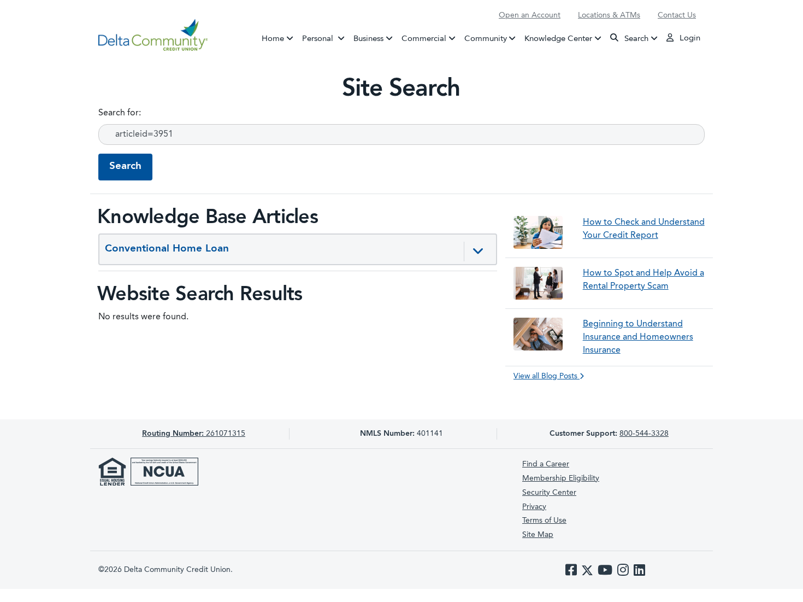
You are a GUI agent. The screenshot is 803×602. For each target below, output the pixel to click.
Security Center (549, 492)
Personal (325, 38)
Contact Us (677, 15)
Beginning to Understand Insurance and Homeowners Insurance (638, 337)
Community (485, 38)
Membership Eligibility (560, 478)
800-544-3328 (644, 433)
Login (688, 38)
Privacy (534, 507)
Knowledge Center (558, 38)
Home (273, 38)
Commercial (424, 38)
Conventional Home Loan (167, 249)
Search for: (119, 113)
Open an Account (529, 15)
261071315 (193, 433)
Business (368, 38)
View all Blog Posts (546, 376)
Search (635, 38)
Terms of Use (544, 520)
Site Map (537, 535)
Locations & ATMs (609, 15)
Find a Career (545, 464)
